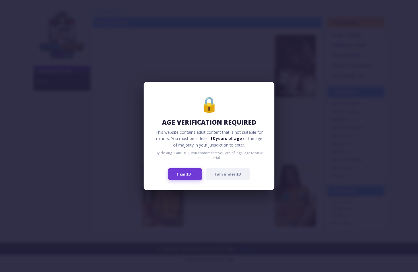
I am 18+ (185, 174)
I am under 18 (228, 174)
